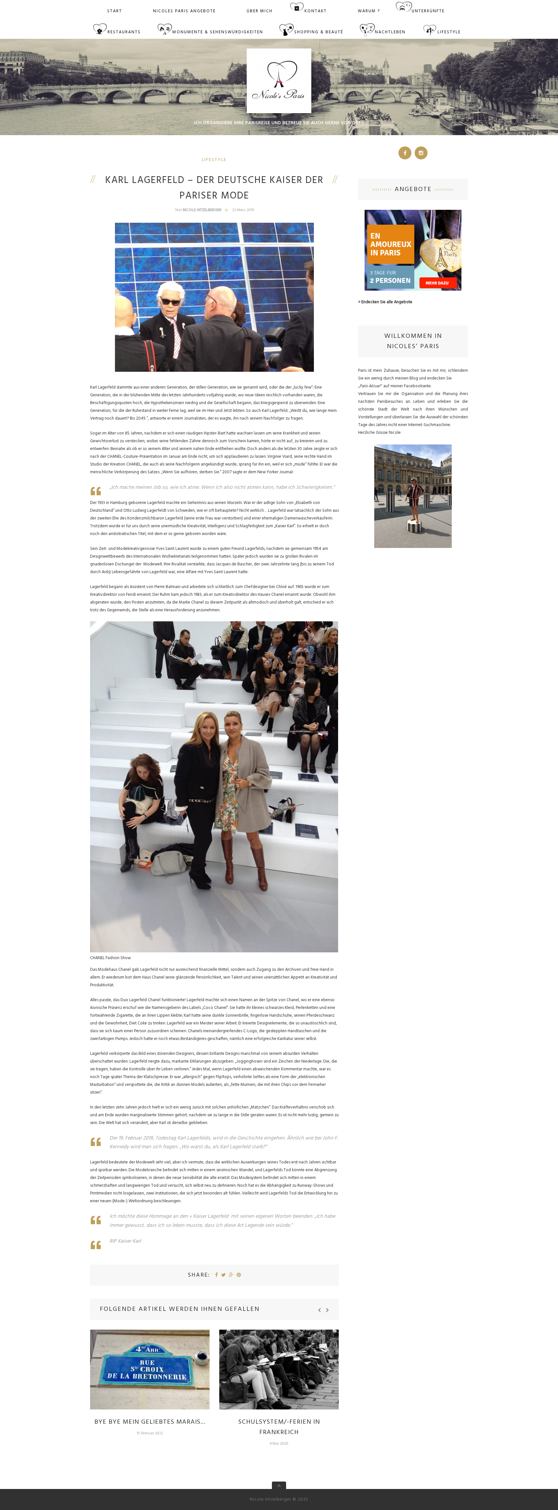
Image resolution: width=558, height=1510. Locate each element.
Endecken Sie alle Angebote (386, 302)
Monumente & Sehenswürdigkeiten (217, 32)
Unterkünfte (428, 11)
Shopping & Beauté (318, 32)
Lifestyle (449, 32)
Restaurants (124, 32)
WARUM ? (369, 11)
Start (114, 11)
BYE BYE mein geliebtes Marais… (149, 1422)
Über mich (260, 11)
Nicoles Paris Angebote (184, 11)
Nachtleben (390, 32)
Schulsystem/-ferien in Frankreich (279, 1427)
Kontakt (316, 11)
